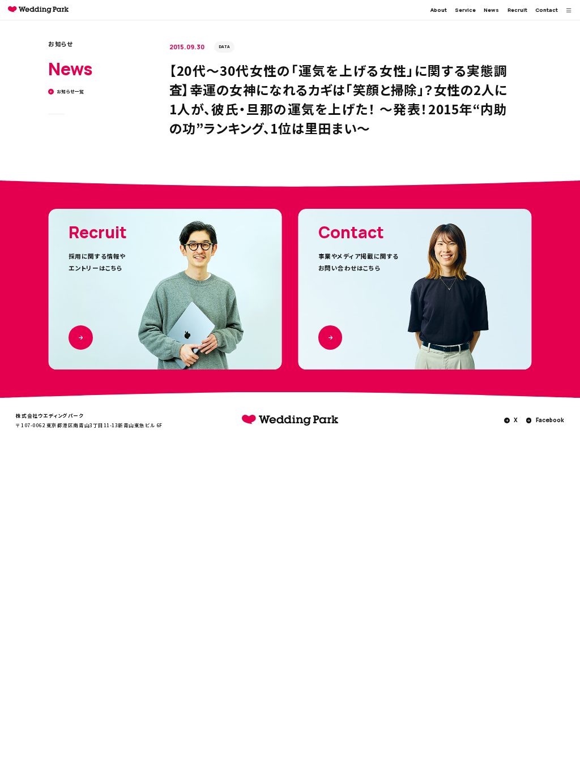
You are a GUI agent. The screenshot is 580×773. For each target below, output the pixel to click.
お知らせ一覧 (70, 92)
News (491, 10)
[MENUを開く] (569, 10)
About (438, 10)
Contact (546, 10)
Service (465, 10)
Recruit (517, 10)
